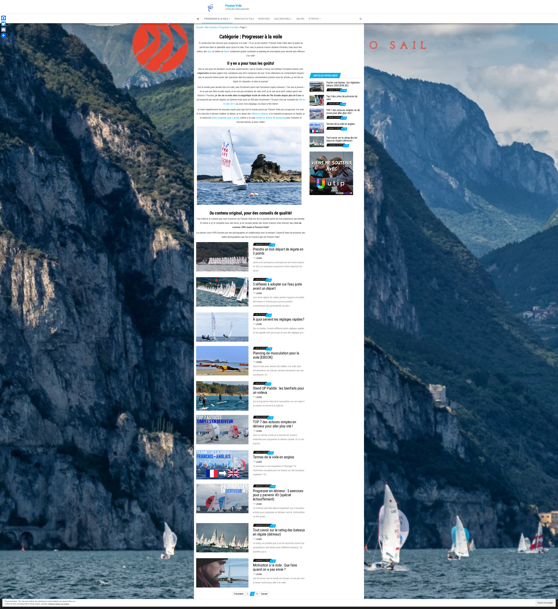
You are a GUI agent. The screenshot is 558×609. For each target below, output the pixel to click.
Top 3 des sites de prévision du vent (341, 98)
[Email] (3, 30)
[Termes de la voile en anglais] (222, 464)
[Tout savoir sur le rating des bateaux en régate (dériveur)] (222, 537)
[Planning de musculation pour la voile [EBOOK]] (222, 360)
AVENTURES (264, 18)
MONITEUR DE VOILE (244, 18)
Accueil (199, 27)
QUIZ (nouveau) (282, 18)
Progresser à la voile (228, 27)
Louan (259, 258)
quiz (209, 51)
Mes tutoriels (211, 27)
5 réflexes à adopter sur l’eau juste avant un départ (277, 286)
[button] (210, 8)
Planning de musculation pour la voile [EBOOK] (276, 355)
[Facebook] (3, 18)
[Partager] (3, 35)
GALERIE (300, 18)
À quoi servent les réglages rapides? (278, 319)
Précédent (239, 593)
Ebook (226, 51)
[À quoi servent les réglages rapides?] (222, 326)
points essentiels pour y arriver (225, 117)
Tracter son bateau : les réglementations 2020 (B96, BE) (343, 84)
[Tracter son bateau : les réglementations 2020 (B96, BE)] (317, 86)
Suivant (264, 593)
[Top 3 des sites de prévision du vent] (317, 100)
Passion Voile (233, 5)
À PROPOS (314, 18)
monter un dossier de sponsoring (271, 117)
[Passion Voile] (198, 19)
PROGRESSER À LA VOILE (216, 18)
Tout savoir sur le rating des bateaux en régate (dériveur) (279, 532)
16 (342, 90)
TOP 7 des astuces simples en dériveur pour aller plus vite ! (274, 424)
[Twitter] (3, 24)
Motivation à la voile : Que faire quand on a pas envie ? (275, 567)
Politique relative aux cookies (58, 604)
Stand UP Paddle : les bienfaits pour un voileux (278, 390)
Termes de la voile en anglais (273, 457)
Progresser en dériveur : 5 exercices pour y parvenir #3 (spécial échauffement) (278, 495)
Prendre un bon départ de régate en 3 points (278, 251)
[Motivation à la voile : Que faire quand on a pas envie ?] (222, 572)
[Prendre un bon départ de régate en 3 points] (222, 256)
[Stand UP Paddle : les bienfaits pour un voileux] (222, 395)
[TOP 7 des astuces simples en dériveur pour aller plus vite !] (222, 429)
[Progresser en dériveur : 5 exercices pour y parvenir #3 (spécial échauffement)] (222, 498)
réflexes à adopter (259, 113)
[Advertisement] (328, 50)
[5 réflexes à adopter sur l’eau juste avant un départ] (222, 291)
